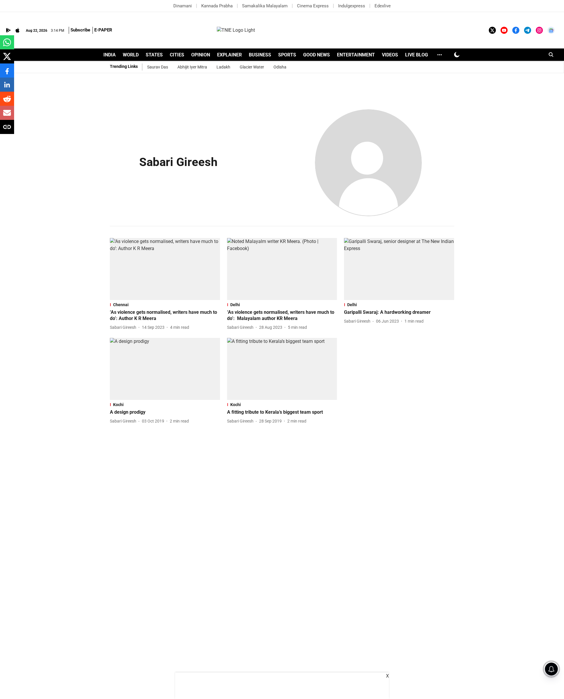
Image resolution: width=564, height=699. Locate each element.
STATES (154, 55)
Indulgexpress (351, 6)
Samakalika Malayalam (265, 6)
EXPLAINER (229, 55)
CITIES (177, 55)
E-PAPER (103, 30)
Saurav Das (157, 67)
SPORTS (287, 55)
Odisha (279, 67)
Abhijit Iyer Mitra (192, 67)
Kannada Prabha (217, 6)
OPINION (200, 55)
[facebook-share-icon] (7, 73)
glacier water (252, 67)
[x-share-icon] (7, 59)
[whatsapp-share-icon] (7, 45)
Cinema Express (313, 6)
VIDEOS (390, 55)
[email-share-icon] (7, 116)
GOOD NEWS (316, 55)
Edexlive (383, 6)
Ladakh (223, 67)
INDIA (109, 55)
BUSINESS (260, 55)
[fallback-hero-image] (165, 269)
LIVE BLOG (416, 55)
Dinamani (182, 6)
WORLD (131, 55)
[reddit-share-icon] (7, 102)
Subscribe (80, 30)
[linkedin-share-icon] (7, 87)
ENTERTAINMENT (356, 55)
